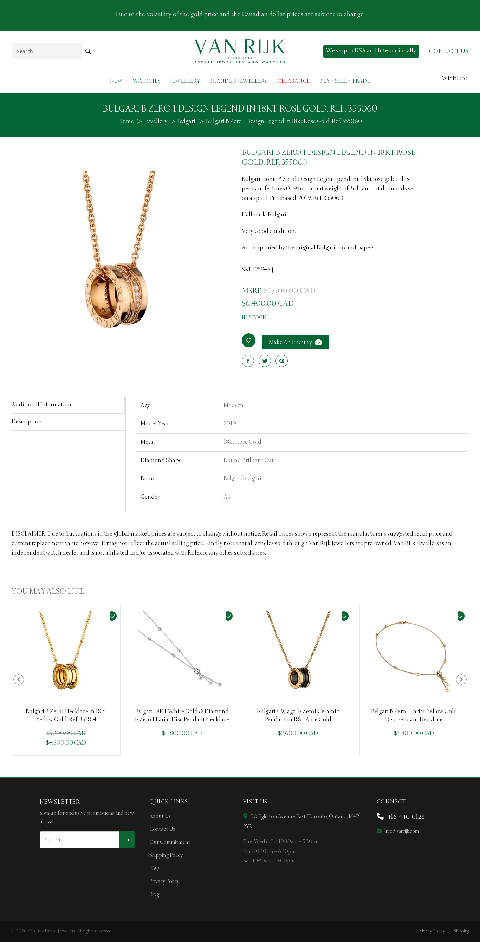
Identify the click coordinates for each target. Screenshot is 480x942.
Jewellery (185, 81)
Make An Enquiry (291, 343)
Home (126, 122)
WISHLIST (455, 78)
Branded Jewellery (238, 81)
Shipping (461, 931)
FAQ (154, 868)
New (116, 81)
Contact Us (162, 829)
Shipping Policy (166, 855)
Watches (147, 81)
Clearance (293, 81)
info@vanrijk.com (401, 831)
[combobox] (47, 51)
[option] (66, 680)
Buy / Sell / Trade (344, 81)
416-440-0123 (405, 817)
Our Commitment (169, 842)
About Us (160, 816)
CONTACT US (448, 51)
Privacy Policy (164, 881)
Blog (154, 894)
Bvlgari (186, 122)
